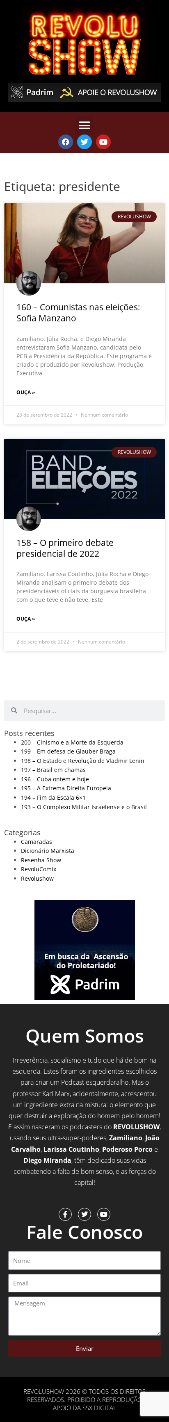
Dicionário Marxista (47, 851)
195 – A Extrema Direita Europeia (66, 788)
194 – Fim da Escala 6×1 (53, 797)
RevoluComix (38, 869)
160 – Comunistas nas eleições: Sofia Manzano (78, 312)
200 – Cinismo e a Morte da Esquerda (72, 742)
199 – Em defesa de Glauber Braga (68, 751)
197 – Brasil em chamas (53, 770)
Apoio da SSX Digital (84, 1408)
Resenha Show (41, 860)
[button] (84, 125)
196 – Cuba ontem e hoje (55, 779)
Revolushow (37, 878)
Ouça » (25, 392)
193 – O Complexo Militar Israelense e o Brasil (84, 807)
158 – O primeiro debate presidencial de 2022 (65, 548)
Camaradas (36, 842)
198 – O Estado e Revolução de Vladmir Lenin (82, 761)
